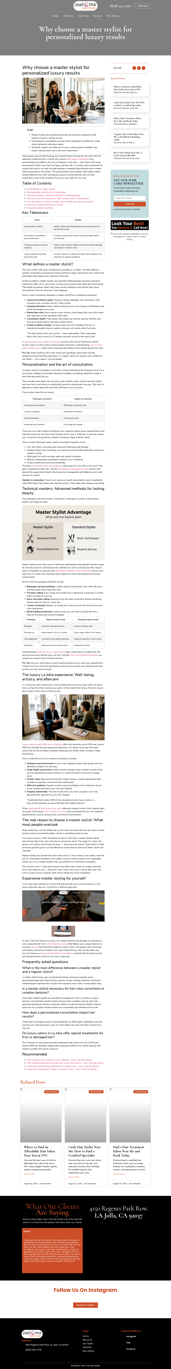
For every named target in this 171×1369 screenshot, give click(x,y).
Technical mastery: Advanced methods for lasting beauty (53, 195)
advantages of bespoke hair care (73, 469)
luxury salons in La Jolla (55, 811)
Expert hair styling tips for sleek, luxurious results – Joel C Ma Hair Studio (62, 1069)
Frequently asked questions (40, 207)
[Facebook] (134, 68)
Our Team (83, 15)
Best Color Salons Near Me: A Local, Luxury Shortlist (128, 154)
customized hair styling (57, 943)
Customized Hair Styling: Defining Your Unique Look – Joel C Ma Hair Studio (63, 1066)
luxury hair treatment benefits (83, 655)
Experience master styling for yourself (45, 204)
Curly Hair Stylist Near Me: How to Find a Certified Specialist (129, 104)
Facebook (130, 1349)
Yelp (128, 1342)
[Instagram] (139, 68)
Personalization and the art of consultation (46, 192)
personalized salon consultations (46, 465)
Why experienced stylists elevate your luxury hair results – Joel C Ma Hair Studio (65, 1063)
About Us (68, 15)
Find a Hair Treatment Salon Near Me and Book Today (127, 120)
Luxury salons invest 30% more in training (42, 744)
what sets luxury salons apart (51, 652)
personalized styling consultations (58, 953)
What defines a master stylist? (41, 189)
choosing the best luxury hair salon (45, 808)
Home (55, 15)
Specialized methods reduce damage (73, 570)
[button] (23, 6)
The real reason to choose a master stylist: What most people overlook (60, 201)
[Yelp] (143, 68)
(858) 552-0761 (120, 6)
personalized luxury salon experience (42, 341)
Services (97, 15)
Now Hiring (113, 15)
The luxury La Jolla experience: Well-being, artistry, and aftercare (58, 198)
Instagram (131, 1336)
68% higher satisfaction (78, 159)
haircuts (35, 947)
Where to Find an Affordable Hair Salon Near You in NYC (127, 88)
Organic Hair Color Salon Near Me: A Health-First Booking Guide (129, 137)
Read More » (30, 1174)
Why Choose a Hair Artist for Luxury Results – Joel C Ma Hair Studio (59, 1059)
